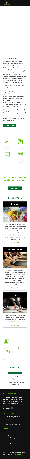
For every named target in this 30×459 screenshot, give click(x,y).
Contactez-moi (10, 125)
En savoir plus (15, 242)
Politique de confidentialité (16, 454)
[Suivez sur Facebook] (12, 408)
